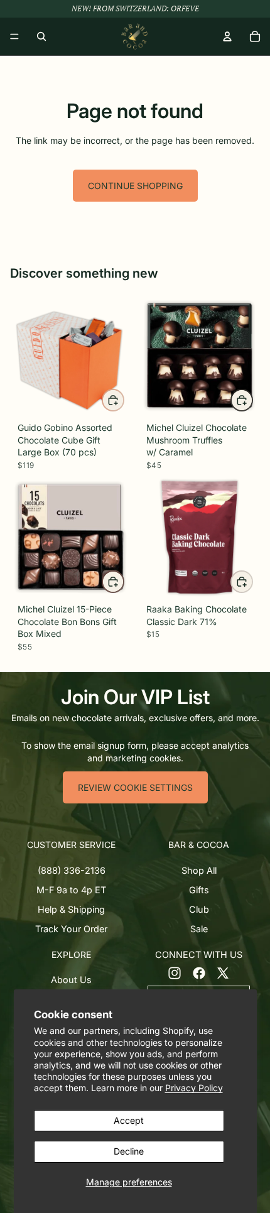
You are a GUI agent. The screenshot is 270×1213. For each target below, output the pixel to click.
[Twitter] (222, 973)
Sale (199, 928)
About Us (71, 980)
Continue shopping (135, 185)
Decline (129, 1151)
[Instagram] (174, 973)
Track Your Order (71, 928)
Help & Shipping (71, 909)
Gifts (199, 889)
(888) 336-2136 (71, 870)
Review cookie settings (135, 787)
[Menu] (14, 36)
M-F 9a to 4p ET (71, 889)
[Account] (227, 36)
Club (199, 909)
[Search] (41, 36)
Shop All (199, 870)
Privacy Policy (194, 1087)
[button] (71, 845)
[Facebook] (199, 973)
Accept (129, 1120)
